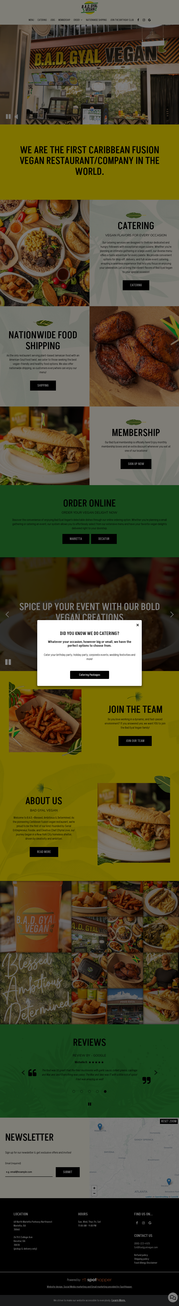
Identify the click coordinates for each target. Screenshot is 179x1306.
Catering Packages (89, 675)
